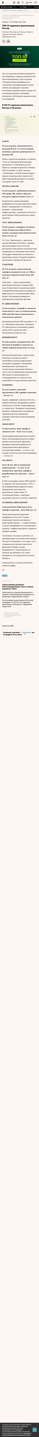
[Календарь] (14, 3)
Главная (5, 22)
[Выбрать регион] (23, 3)
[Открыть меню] (35, 2)
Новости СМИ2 (8, 626)
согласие (18, 1430)
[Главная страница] (3, 3)
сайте (13, 565)
